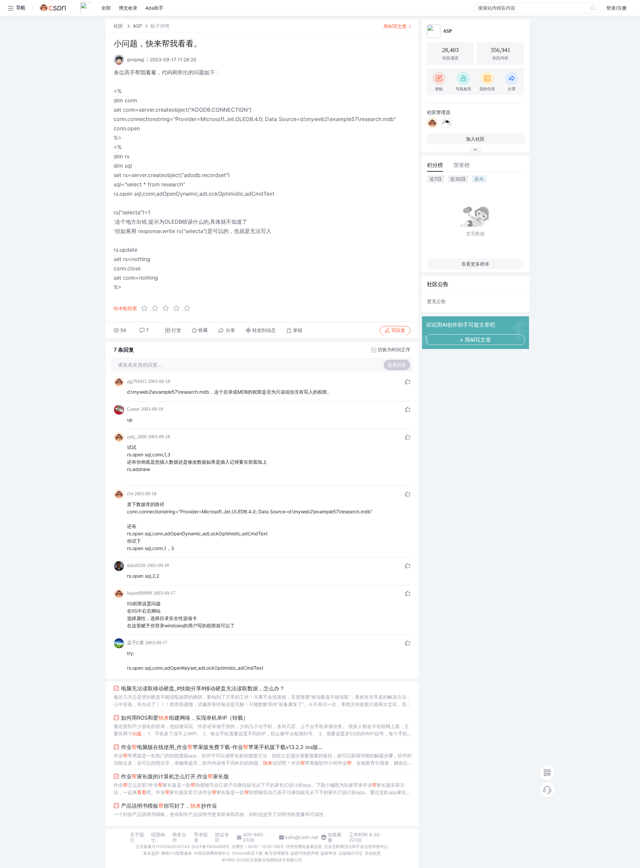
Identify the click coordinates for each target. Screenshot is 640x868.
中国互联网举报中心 (212, 853)
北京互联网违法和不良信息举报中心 (356, 846)
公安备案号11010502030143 (163, 846)
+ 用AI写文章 (475, 339)
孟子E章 (135, 642)
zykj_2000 (137, 436)
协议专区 (222, 837)
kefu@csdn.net (301, 837)
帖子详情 (160, 26)
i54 (130, 493)
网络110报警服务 (176, 853)
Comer (133, 409)
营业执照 (373, 853)
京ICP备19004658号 (211, 846)
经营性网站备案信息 (304, 846)
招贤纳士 (158, 837)
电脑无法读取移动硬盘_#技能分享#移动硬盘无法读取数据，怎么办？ (203, 688)
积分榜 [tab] (435, 165)
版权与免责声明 (305, 853)
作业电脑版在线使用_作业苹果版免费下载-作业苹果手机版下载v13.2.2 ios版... (221, 747)
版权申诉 (329, 853)
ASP (137, 26)
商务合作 (179, 837)
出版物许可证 (351, 853)
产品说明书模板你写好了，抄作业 (169, 805)
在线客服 (335, 837)
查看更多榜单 (475, 264)
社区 (119, 26)
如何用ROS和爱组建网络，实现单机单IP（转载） (184, 717)
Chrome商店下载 (247, 853)
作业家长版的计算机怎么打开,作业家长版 (175, 776)
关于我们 (137, 837)
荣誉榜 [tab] (462, 165)
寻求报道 (201, 837)
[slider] (167, 308)
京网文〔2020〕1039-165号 (258, 846)
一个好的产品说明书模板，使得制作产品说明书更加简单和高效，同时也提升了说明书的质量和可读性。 (221, 814)
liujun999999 (139, 593)
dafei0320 (136, 565)
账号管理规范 (277, 853)
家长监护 (151, 853)
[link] (119, 26)
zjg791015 (137, 381)
